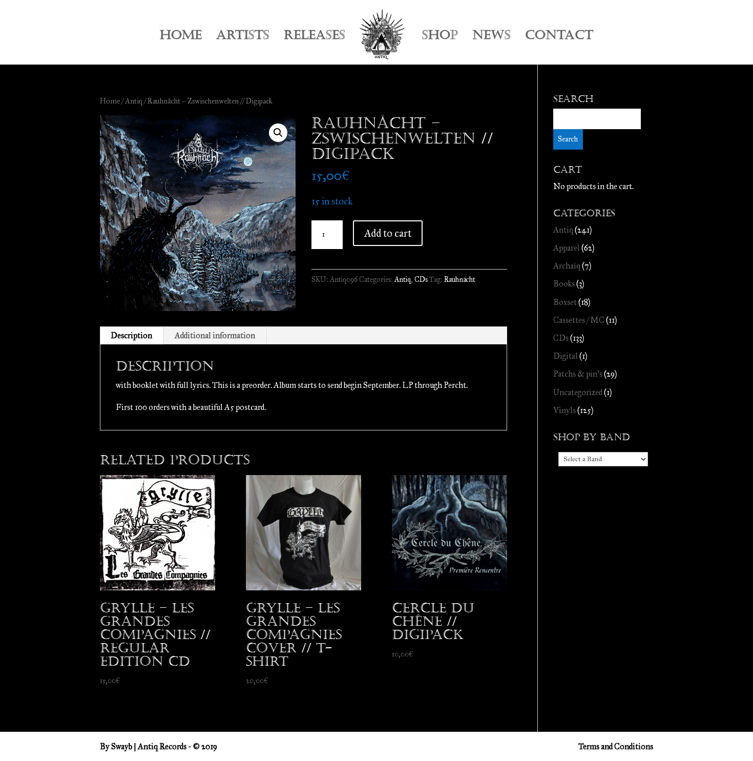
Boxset (565, 302)
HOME (181, 37)
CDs (421, 279)
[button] (278, 133)
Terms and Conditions (615, 746)
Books (564, 284)
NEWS (491, 37)
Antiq (133, 101)
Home (110, 101)
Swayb (121, 746)
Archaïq (566, 266)
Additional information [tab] (215, 335)
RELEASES (314, 37)
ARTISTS (242, 37)
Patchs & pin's (577, 374)
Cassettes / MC (578, 320)
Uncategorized (577, 392)
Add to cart (387, 233)
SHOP (440, 37)
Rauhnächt (459, 279)
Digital (565, 356)
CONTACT (559, 37)
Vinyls (564, 410)
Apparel (566, 248)
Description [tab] (131, 335)
